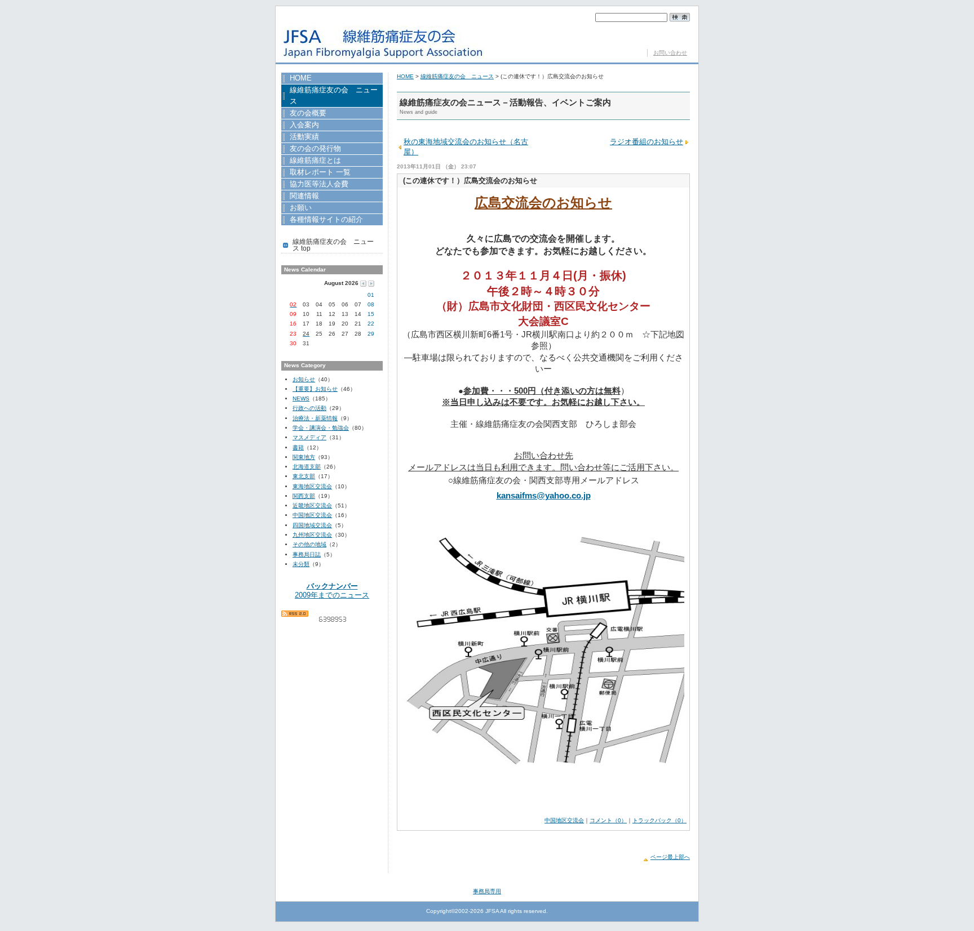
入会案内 (317, 126)
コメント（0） (608, 820)
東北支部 (304, 476)
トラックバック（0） (659, 820)
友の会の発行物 (315, 149)
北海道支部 (307, 467)
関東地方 (304, 457)
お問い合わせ (670, 53)
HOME (405, 76)
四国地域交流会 (312, 525)
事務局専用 (487, 891)
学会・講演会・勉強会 (321, 428)
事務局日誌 (307, 554)
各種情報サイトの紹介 (326, 220)
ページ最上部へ (670, 857)
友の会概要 (308, 114)
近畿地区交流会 (312, 505)
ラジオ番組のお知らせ (646, 141)
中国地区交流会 (564, 820)
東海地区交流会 (312, 486)
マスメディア (309, 437)
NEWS (301, 398)
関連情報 (310, 196)
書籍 (298, 447)
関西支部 (304, 496)
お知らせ (304, 379)
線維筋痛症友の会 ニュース (457, 76)
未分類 (301, 564)
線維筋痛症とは (315, 161)
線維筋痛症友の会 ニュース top (333, 245)
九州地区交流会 (312, 535)
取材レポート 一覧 (320, 173)
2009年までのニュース (332, 590)
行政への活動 (309, 408)
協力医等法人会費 (319, 185)
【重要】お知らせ (315, 389)
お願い (326, 208)
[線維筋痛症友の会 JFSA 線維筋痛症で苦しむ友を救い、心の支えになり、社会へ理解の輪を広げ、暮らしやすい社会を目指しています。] (382, 48)
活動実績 (305, 137)
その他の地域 (309, 544)
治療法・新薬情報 (315, 418)
